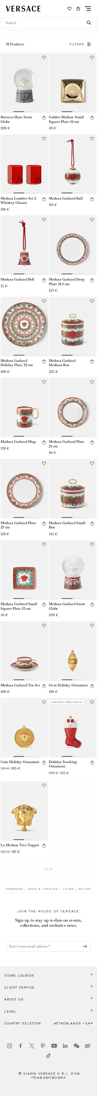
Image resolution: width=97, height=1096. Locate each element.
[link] (14, 889)
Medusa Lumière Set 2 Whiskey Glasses (18, 200)
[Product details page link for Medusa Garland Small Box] (72, 489)
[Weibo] (87, 1046)
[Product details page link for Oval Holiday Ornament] (72, 651)
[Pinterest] (43, 1046)
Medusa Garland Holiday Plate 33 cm (17, 362)
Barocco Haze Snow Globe (16, 119)
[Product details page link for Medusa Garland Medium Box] (72, 326)
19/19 (48, 869)
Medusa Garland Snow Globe (67, 606)
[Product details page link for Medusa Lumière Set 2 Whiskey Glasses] (24, 164)
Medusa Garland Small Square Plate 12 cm (19, 606)
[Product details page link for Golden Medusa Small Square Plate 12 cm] (72, 83)
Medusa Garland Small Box (67, 525)
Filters (77, 44)
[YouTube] (54, 1046)
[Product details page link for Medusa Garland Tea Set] (24, 651)
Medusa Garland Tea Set (20, 685)
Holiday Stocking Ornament (63, 764)
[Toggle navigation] (88, 8)
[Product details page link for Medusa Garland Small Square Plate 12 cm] (24, 570)
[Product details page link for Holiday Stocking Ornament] (72, 728)
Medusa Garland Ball (66, 198)
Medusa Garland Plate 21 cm (66, 443)
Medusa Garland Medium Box (62, 362)
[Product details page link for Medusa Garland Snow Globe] (72, 570)
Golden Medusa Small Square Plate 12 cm (66, 119)
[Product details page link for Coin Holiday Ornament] (24, 728)
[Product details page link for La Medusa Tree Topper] (24, 811)
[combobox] (48, 23)
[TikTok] (48, 1055)
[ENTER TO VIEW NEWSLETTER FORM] (86, 946)
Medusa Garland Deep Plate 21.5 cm (67, 281)
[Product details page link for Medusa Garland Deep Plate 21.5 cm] (72, 245)
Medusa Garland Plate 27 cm (18, 525)
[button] (78, 8)
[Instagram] (9, 1046)
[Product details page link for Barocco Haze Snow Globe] (24, 83)
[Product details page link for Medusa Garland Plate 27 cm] (24, 489)
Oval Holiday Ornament (68, 685)
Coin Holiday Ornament (20, 762)
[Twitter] (32, 1046)
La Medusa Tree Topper (20, 845)
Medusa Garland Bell (17, 279)
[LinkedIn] (65, 1046)
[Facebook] (20, 1046)
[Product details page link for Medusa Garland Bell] (24, 245)
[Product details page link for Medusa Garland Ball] (72, 164)
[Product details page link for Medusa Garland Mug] (24, 407)
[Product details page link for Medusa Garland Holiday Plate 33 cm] (24, 326)
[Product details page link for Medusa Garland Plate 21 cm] (72, 407)
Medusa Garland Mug (18, 441)
